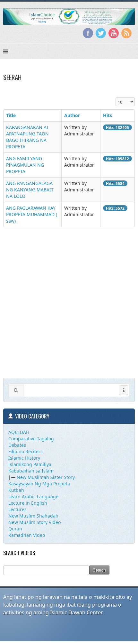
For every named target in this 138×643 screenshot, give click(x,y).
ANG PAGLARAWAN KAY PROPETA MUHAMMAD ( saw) (31, 214)
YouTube (113, 33)
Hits (107, 115)
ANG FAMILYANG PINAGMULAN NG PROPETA (25, 164)
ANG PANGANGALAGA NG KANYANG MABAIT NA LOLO (30, 189)
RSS (126, 33)
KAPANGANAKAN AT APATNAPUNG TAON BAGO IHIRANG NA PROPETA (27, 137)
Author (72, 115)
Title (11, 115)
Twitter (101, 33)
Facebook (88, 33)
